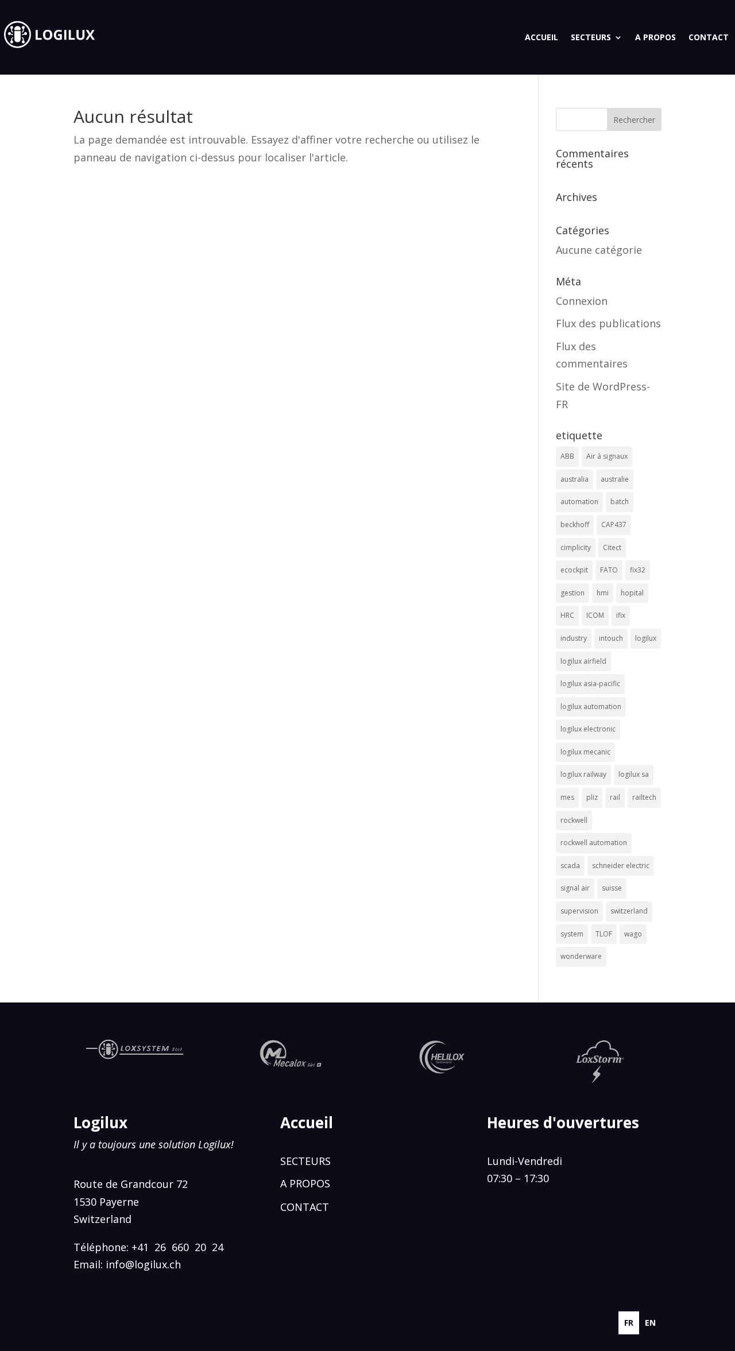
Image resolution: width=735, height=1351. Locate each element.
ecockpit (574, 570)
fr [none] (628, 1322)
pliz (592, 797)
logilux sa (633, 774)
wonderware (581, 956)
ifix (620, 615)
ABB (567, 456)
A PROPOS (655, 37)
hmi (603, 593)
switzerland (629, 911)
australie (615, 479)
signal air (575, 888)
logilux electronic (588, 729)
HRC (567, 615)
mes (567, 797)
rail (615, 797)
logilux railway (583, 774)
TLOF (603, 934)
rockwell (573, 820)
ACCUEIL (541, 37)
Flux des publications (608, 323)
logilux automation (590, 706)
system (571, 934)
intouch (611, 638)
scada (570, 865)
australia (574, 479)
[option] (650, 1322)
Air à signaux (607, 456)
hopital (632, 593)
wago (633, 934)
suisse (612, 888)
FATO (609, 570)
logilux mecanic (585, 752)
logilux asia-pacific (590, 683)
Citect (612, 547)
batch (619, 501)
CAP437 (613, 524)
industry (573, 638)
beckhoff (574, 524)
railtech (644, 797)
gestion (572, 593)
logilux (645, 638)
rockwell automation (593, 842)
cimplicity (575, 547)
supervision (579, 911)
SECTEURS (591, 37)
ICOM (595, 615)
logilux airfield (583, 661)
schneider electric (620, 865)
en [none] (650, 1322)
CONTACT (708, 37)
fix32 (637, 570)
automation (579, 501)
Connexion (582, 301)
